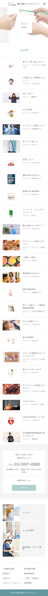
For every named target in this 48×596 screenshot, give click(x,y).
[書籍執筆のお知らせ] (11, 277)
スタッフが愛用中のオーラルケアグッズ (34, 354)
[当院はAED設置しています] (11, 421)
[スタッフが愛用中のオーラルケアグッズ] (11, 357)
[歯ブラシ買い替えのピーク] (11, 66)
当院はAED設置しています (34, 417)
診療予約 (24, 488)
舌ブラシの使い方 (30, 141)
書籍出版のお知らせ (31, 175)
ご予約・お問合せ (31, 578)
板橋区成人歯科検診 (31, 191)
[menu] (44, 3)
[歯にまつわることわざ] (11, 373)
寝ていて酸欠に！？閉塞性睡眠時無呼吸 (34, 306)
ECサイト (35, 144)
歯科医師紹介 (29, 573)
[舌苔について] (11, 163)
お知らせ (6, 578)
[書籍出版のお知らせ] (11, 179)
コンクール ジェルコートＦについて (34, 210)
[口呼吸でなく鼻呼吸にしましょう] (11, 81)
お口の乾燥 (27, 109)
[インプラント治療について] (11, 129)
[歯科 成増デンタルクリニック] (21, 3)
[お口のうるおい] (11, 405)
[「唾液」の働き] (11, 261)
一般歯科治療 (8, 569)
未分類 (33, 215)
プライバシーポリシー (12, 583)
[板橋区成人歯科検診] (11, 196)
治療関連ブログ (36, 128)
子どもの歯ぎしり (30, 321)
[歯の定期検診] (11, 341)
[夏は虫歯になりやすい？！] (11, 229)
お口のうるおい (29, 401)
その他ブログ (36, 83)
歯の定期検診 (28, 337)
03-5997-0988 (27, 464)
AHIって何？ (28, 94)
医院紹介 (6, 573)
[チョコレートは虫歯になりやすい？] (11, 389)
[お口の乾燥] (11, 113)
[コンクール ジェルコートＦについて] (11, 213)
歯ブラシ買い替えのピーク (34, 62)
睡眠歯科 (34, 97)
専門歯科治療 (29, 569)
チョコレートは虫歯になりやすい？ (34, 386)
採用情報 (27, 583)
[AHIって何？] (11, 97)
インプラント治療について (34, 125)
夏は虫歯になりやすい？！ (34, 225)
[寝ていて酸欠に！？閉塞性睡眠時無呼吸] (11, 309)
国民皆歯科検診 (29, 289)
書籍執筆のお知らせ (31, 273)
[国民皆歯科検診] (11, 293)
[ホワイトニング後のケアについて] (11, 245)
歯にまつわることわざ (32, 369)
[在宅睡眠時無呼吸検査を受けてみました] (11, 437)
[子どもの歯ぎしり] (11, 325)
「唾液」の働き (29, 257)
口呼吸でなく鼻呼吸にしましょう (34, 79)
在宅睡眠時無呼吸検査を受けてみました (34, 434)
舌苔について (28, 159)
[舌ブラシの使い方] (11, 146)
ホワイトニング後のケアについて (34, 242)
